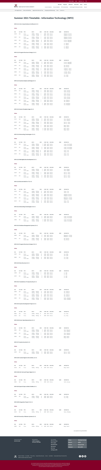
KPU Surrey (53, 446)
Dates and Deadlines (27, 10)
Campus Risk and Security (40, 455)
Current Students (48, 7)
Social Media (51, 455)
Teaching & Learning (82, 440)
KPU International (64, 7)
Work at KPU (80, 447)
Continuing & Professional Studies (76, 7)
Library (69, 440)
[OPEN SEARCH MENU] (86, 1)
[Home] (16, 5)
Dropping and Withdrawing (50, 10)
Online (15, 28)
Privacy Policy (32, 455)
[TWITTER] (83, 456)
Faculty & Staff (81, 444)
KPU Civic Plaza (54, 441)
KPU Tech (53, 448)
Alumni (85, 7)
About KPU (76, 4)
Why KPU (60, 4)
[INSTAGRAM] (85, 456)
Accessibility (27, 455)
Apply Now (71, 1)
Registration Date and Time (38, 10)
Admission (71, 4)
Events (85, 4)
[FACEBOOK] (80, 456)
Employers (70, 447)
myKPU (79, 442)
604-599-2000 (17, 441)
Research (70, 442)
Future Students (56, 7)
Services (70, 444)
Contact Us (81, 1)
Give (76, 1)
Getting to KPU (54, 449)
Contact (46, 455)
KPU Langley (53, 442)
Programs (65, 4)
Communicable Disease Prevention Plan (60, 455)
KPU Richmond (54, 444)
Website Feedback (21, 455)
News (81, 4)
